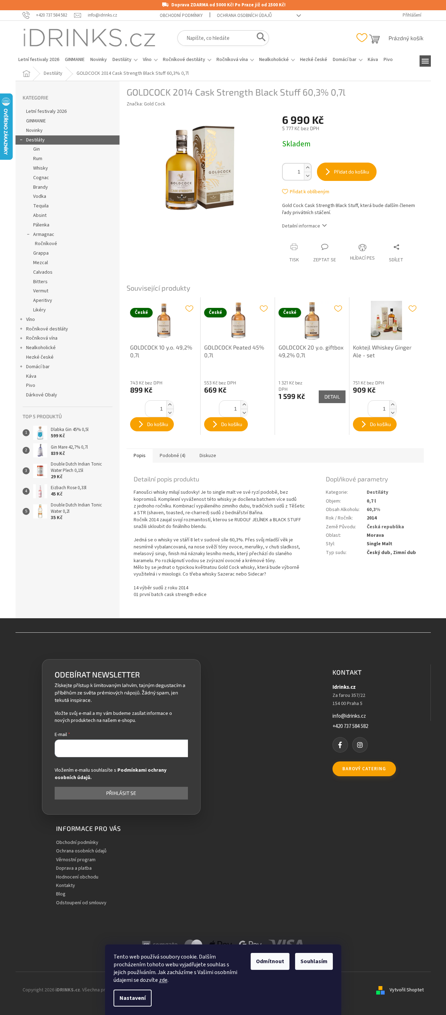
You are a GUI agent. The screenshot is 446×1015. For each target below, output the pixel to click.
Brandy (40, 187)
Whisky (40, 168)
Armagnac (43, 234)
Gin (36, 149)
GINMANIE (36, 120)
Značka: (146, 104)
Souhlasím (314, 961)
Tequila (41, 205)
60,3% (373, 509)
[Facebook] (340, 745)
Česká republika (385, 526)
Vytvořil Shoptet (407, 989)
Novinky (34, 130)
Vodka (39, 196)
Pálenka (41, 225)
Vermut (40, 290)
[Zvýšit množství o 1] (307, 168)
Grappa (41, 253)
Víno (30, 319)
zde (163, 980)
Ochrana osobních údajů (244, 15)
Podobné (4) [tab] (172, 455)
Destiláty (35, 140)
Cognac (41, 177)
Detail (332, 397)
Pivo (30, 385)
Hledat (259, 38)
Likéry (39, 310)
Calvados (43, 272)
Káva (31, 376)
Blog (61, 894)
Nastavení (133, 998)
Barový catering (364, 769)
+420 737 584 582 (350, 726)
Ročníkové (46, 243)
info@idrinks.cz (349, 716)
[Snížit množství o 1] (307, 176)
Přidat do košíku (351, 172)
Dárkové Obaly (41, 395)
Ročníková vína (41, 338)
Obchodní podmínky (181, 15)
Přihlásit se (121, 793)
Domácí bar (38, 366)
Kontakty (65, 885)
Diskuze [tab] (208, 455)
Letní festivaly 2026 (46, 111)
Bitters (40, 281)
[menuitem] (39, 59)
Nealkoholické (41, 347)
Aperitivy (42, 300)
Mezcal (40, 262)
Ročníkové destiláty (47, 329)
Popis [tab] (140, 455)
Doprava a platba (74, 868)
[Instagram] (360, 745)
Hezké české (40, 357)
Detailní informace (301, 226)
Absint (40, 215)
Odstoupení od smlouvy (81, 903)
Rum (37, 158)
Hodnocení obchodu (77, 877)
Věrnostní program (76, 860)
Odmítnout (270, 961)
